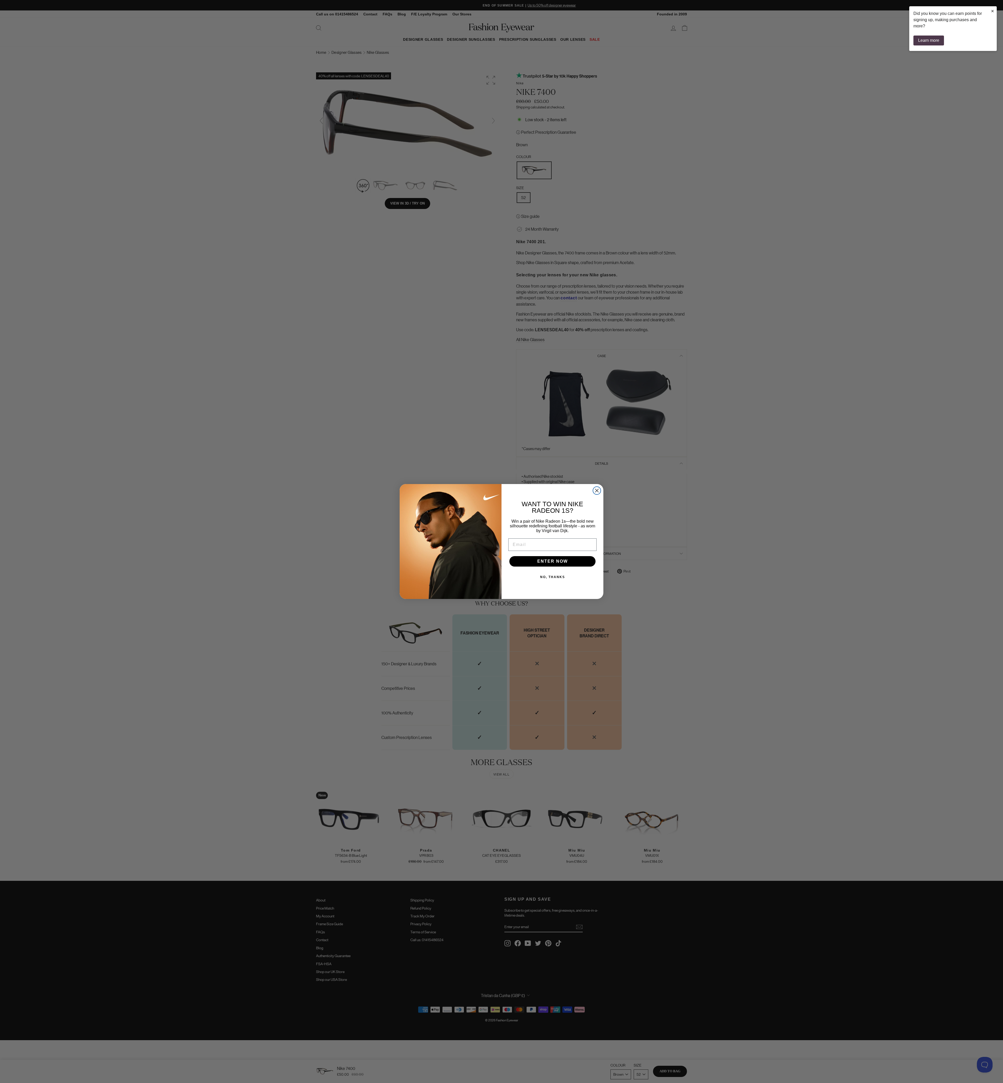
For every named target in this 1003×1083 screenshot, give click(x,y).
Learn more (928, 40)
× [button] (992, 11)
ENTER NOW (552, 561)
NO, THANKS (552, 577)
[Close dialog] (597, 490)
